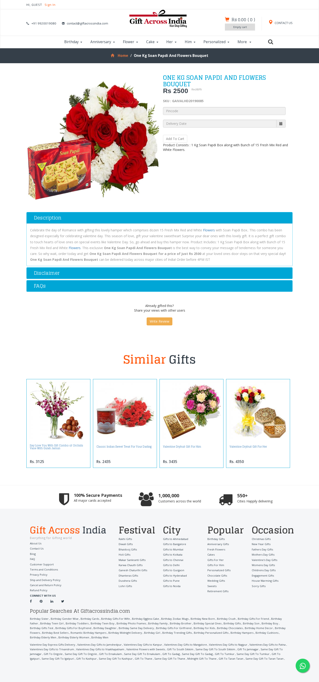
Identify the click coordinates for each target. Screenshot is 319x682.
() (243, 20)
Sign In (50, 5)
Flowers (209, 230)
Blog (33, 554)
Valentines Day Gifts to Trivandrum (52, 649)
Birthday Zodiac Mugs (174, 618)
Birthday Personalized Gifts (211, 632)
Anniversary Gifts (218, 544)
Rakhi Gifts (125, 539)
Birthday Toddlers (77, 623)
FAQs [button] (40, 286)
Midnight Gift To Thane (201, 658)
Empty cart (240, 27)
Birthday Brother (180, 623)
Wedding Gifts (216, 580)
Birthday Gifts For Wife (115, 618)
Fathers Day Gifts (262, 549)
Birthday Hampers (241, 632)
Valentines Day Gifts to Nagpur (228, 644)
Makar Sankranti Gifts (132, 560)
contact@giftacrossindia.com (87, 23)
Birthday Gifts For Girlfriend (173, 628)
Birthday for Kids (204, 628)
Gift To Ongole (53, 654)
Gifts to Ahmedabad (175, 539)
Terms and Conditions (44, 569)
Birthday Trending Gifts (177, 632)
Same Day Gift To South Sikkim (215, 649)
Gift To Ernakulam (110, 654)
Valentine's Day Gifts (264, 560)
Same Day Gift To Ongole (81, 654)
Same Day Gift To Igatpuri (58, 658)
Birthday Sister (39, 618)
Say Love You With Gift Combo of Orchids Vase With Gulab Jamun (56, 447)
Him (188, 41)
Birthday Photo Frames (131, 623)
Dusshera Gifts (128, 580)
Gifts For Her (215, 560)
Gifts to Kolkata (172, 554)
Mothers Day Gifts (263, 554)
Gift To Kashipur (86, 658)
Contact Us (36, 548)
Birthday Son (251, 623)
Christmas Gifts (261, 539)
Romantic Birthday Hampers (88, 632)
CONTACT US (283, 23)
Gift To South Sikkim (180, 649)
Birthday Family (158, 623)
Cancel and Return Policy (45, 585)
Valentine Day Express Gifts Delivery (52, 644)
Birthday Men (99, 637)
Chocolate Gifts (217, 575)
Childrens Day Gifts (264, 570)
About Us (35, 543)
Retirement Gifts (217, 591)
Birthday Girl (152, 632)
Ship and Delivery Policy (45, 580)
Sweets (211, 586)
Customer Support (42, 564)
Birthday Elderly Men (43, 637)
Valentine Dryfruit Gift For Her (248, 446)
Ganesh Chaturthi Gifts (133, 570)
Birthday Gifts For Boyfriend (73, 628)
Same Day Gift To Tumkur (253, 654)
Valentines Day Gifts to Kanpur (143, 644)
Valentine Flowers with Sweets (145, 649)
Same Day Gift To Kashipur (116, 658)
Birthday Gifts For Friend (253, 618)
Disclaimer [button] (47, 273)
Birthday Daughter (105, 628)
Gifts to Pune (171, 580)
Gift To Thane (143, 658)
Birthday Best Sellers (55, 632)
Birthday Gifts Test (41, 628)
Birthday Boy (270, 623)
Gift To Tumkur (224, 654)
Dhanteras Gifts (128, 575)
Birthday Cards (90, 618)
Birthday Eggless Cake (145, 618)
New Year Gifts (261, 544)
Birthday (71, 41)
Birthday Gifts (216, 539)
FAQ (32, 559)
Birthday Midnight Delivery (125, 632)
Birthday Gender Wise (64, 618)
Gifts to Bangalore (174, 544)
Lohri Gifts (125, 586)
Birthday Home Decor (259, 628)
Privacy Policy (38, 574)
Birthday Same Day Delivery (136, 628)
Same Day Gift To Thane (169, 658)
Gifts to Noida (172, 586)
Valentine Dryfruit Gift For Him (182, 446)
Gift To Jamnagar (248, 649)
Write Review (159, 321)
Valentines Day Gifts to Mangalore (185, 644)
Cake (150, 41)
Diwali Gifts (126, 544)
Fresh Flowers (216, 549)
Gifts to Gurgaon (173, 570)
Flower (128, 41)
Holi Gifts (124, 554)
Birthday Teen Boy (102, 623)
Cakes (211, 554)
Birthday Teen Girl (52, 623)
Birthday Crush (226, 618)
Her (169, 41)
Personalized (214, 41)
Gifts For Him (215, 565)
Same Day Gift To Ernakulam (142, 654)
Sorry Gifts (259, 586)
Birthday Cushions (266, 632)
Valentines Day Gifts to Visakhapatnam (100, 649)
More (242, 41)
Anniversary (100, 41)
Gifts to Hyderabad (175, 575)
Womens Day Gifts (263, 565)
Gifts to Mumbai (173, 549)
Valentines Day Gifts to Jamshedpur (99, 644)
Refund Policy (38, 590)
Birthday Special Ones (207, 623)
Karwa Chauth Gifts (130, 565)
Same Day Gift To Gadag (197, 654)
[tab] (159, 217)
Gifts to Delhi (171, 565)
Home (123, 55)
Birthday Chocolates (230, 628)
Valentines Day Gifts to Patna (267, 644)
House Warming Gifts (265, 580)
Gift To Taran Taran (231, 658)
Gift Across (68, 530)
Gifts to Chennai (173, 560)
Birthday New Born (203, 618)
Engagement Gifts (263, 575)
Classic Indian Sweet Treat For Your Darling (124, 446)
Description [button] (47, 217)
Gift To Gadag (171, 654)
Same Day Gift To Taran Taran (264, 658)
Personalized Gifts (218, 570)
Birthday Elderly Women (73, 637)
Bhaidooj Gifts (128, 549)
